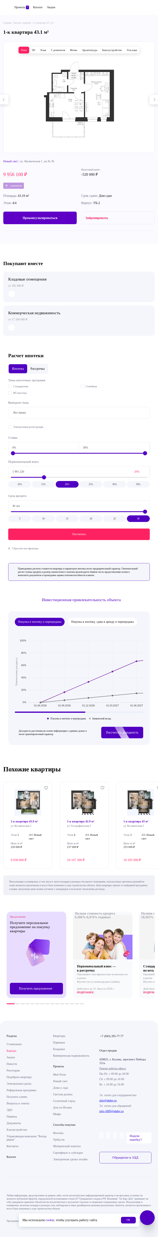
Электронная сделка (19, 1083)
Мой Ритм (59, 1074)
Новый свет (10, 161)
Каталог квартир (22, 22)
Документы (14, 1123)
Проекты (21, 7)
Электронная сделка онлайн (70, 1159)
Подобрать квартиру (19, 1077)
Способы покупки (64, 1124)
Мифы (57, 1114)
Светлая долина (62, 1094)
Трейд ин (59, 1139)
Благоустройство (17, 1129)
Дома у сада (60, 1087)
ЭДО (9, 1110)
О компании (14, 1044)
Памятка (12, 1116)
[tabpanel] (36, 955)
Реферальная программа (21, 1090)
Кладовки (59, 1049)
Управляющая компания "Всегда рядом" (26, 1138)
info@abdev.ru (108, 1100)
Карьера (11, 1050)
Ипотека (58, 1133)
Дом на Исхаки (62, 1107)
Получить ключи (17, 1096)
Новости (12, 1063)
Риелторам (13, 1070)
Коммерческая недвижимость (71, 1055)
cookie (49, 1220)
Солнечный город (64, 1101)
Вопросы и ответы (18, 1103)
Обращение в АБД (125, 1157)
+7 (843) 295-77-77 (111, 1036)
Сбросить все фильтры (25, 548)
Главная (7, 22)
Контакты (12, 1146)
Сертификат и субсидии (68, 1152)
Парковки (59, 1042)
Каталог (38, 7)
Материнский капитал (67, 1146)
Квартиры (59, 1036)
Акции (51, 7)
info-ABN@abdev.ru (111, 1111)
